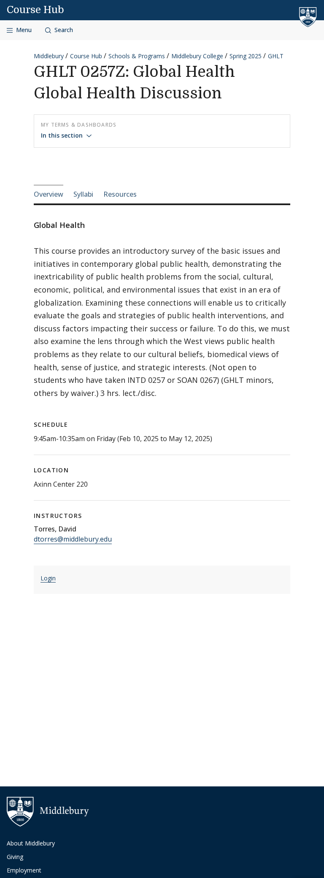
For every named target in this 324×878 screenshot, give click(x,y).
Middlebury (49, 56)
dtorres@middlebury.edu (73, 539)
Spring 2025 (246, 56)
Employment (24, 870)
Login (48, 578)
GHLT (276, 56)
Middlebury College (197, 56)
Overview (48, 194)
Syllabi (83, 194)
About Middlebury (31, 843)
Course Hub (35, 10)
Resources (120, 194)
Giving (15, 857)
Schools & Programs (136, 56)
